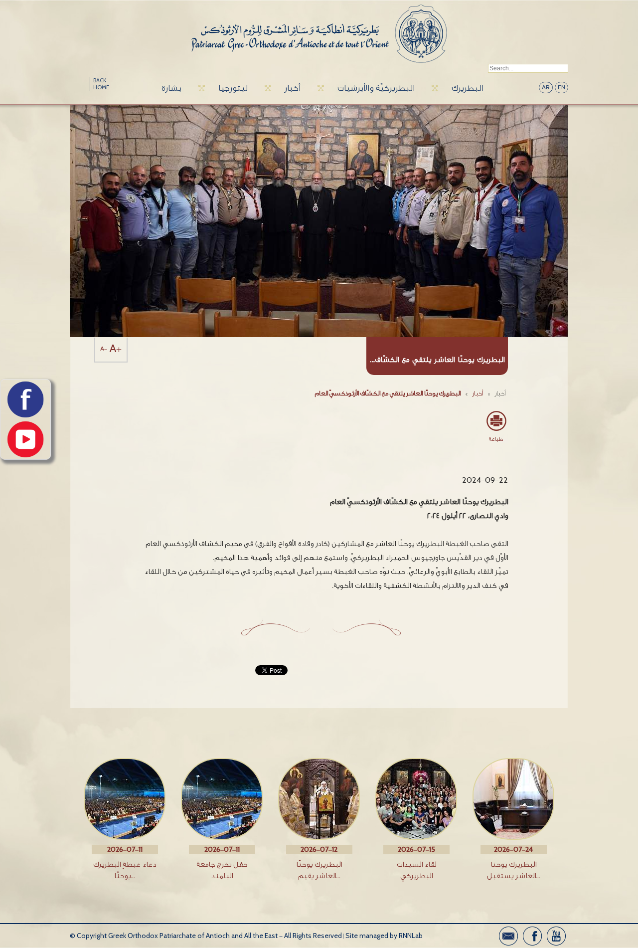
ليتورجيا (233, 88)
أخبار (293, 88)
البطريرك (467, 88)
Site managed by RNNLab (384, 936)
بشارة (171, 88)
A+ (116, 349)
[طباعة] (495, 421)
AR (546, 87)
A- (103, 349)
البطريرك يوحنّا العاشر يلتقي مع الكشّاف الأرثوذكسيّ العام (388, 393)
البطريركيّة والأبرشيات (376, 88)
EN (561, 87)
